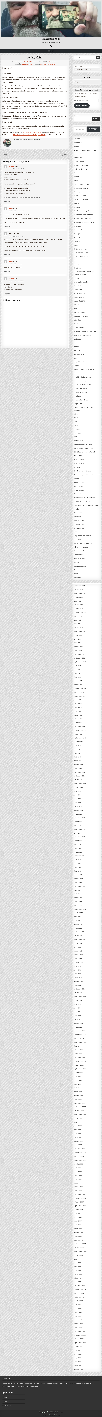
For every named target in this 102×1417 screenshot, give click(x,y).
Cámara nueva (79, 173)
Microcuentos (79, 463)
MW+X (52, 64)
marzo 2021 (78, 681)
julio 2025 (77, 601)
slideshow (77, 539)
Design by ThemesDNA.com (51, 1415)
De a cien (77, 226)
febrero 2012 (78, 955)
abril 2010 (77, 1015)
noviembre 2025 (80, 586)
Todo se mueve (79, 558)
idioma (76, 346)
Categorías (78, 66)
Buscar (76, 116)
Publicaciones (79, 520)
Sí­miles (76, 532)
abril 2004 (78, 1270)
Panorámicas (78, 494)
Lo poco (76, 429)
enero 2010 (78, 1027)
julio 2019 (77, 745)
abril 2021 (77, 677)
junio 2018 (77, 795)
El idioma (77, 268)
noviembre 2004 (80, 1244)
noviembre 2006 (80, 1152)
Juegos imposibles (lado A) (84, 369)
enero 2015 (78, 882)
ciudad (76, 177)
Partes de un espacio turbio (84, 497)
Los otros (77, 433)
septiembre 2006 (80, 1160)
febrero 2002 (78, 1369)
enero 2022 (78, 650)
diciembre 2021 (79, 654)
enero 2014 (78, 901)
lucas (11, 208)
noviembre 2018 (79, 776)
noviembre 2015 (79, 856)
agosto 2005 (78, 1209)
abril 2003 (77, 1316)
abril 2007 (77, 1133)
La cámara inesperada (82, 381)
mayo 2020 (77, 707)
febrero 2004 (79, 1278)
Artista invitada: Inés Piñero (85, 150)
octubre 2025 (78, 589)
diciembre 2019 (79, 726)
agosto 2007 (78, 1118)
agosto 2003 (78, 1301)
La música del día (80, 392)
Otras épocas (79, 490)
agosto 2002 (78, 1346)
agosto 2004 (78, 1255)
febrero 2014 (78, 898)
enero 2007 (78, 1145)
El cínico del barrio (81, 249)
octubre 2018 (78, 780)
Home (4, 1397)
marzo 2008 (78, 1092)
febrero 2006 (78, 1187)
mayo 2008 (78, 1084)
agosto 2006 (78, 1164)
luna (75, 437)
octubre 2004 (79, 1247)
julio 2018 (77, 791)
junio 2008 (78, 1080)
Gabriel (76, 324)
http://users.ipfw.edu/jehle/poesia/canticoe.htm (22, 197)
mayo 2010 (77, 1012)
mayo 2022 (77, 643)
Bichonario (78, 158)
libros (76, 418)
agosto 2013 (78, 913)
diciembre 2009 (79, 1031)
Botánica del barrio (81, 169)
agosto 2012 (78, 943)
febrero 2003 (78, 1324)
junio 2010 (77, 1008)
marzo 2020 (78, 715)
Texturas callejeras (81, 551)
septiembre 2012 (80, 939)
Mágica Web (45, 64)
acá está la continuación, (32, 132)
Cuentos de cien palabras (83, 211)
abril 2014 (77, 894)
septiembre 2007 (80, 1114)
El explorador (79, 260)
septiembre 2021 (80, 662)
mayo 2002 (77, 1358)
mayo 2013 (77, 916)
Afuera (76, 146)
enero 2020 (78, 723)
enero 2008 (78, 1099)
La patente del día (81, 400)
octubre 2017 (78, 825)
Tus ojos (76, 562)
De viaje (77, 237)
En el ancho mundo (81, 282)
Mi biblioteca (79, 459)
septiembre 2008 (80, 1069)
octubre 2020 (79, 692)
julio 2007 (77, 1122)
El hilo (76, 264)
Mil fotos (77, 467)
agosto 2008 (78, 1073)
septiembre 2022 (80, 631)
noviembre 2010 (80, 989)
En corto (77, 278)
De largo (77, 234)
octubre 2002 (79, 1339)
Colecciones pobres (81, 188)
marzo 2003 (78, 1320)
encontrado (78, 289)
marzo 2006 (78, 1183)
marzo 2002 (78, 1365)
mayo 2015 (77, 867)
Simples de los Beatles (82, 536)
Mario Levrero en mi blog (83, 448)
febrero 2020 (78, 719)
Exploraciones (27, 64)
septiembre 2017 (80, 829)
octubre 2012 (78, 936)
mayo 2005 (78, 1221)
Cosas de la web (80, 196)
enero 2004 (78, 1282)
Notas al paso (79, 482)
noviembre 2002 (80, 1335)
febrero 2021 (78, 684)
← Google (4, 155)
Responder (7, 201)
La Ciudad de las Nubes (83, 385)
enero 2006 (78, 1190)
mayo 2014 (77, 890)
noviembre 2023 (80, 612)
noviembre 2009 (80, 1034)
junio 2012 (77, 947)
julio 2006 (77, 1168)
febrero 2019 (78, 764)
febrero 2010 (78, 1023)
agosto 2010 (78, 1000)
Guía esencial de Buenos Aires (85, 331)
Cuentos (77, 207)
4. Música (77, 138)
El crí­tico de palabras (82, 253)
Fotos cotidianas (80, 312)
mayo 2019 (77, 753)
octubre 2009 (79, 1038)
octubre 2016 (78, 844)
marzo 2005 (78, 1228)
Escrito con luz (79, 293)
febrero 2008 (78, 1095)
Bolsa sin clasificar (81, 165)
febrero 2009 (78, 1050)
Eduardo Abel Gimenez (28, 62)
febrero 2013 (78, 924)
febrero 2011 (78, 981)
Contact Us (6, 1405)
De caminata (78, 230)
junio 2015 (77, 863)
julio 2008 (77, 1076)
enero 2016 (78, 852)
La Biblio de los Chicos (82, 377)
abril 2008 (77, 1088)
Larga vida (78, 404)
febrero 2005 (78, 1232)
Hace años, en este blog (83, 335)
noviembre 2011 (79, 962)
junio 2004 (78, 1263)
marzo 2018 (78, 806)
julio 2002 (77, 1350)
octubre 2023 (78, 616)
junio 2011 (77, 970)
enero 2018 (78, 814)
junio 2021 (77, 669)
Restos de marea (80, 528)
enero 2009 (78, 1053)
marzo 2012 (78, 951)
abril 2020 (77, 711)
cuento (76, 203)
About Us (5, 1401)
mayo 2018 (77, 799)
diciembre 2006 (79, 1149)
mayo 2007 (78, 1130)
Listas (76, 425)
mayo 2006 (78, 1175)
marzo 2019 (78, 761)
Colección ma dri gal (81, 184)
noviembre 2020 (80, 688)
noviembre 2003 (80, 1289)
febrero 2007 (78, 1141)
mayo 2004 (78, 1266)
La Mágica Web (51, 38)
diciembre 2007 (79, 1103)
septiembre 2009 (80, 1042)
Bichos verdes (79, 161)
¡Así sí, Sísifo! (35, 57)
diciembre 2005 (79, 1194)
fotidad (76, 305)
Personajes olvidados (82, 501)
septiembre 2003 (80, 1297)
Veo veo (77, 570)
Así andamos (78, 154)
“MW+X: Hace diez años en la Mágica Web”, (29, 135)
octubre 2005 (79, 1202)
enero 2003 (78, 1327)
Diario (76, 245)
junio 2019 (77, 749)
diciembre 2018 (79, 772)
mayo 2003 (78, 1312)
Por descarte (78, 513)
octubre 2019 (78, 734)
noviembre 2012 (79, 932)
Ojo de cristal (79, 486)
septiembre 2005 (80, 1206)
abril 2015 (77, 871)
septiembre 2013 (80, 909)
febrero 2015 (78, 879)
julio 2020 (77, 700)
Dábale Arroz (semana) (82, 218)
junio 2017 (77, 833)
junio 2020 (77, 703)
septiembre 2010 (80, 996)
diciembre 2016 (79, 837)
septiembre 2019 (80, 738)
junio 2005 (78, 1217)
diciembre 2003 (79, 1286)
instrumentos (79, 354)
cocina (76, 180)
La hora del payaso (81, 388)
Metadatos (78, 456)
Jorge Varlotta (79, 362)
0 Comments (53, 62)
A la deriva (78, 142)
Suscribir (93, 129)
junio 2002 (77, 1354)
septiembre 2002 (80, 1343)
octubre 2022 (78, 627)
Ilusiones (77, 350)
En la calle (78, 286)
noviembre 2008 (80, 1061)
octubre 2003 (79, 1293)
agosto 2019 (78, 742)
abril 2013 (77, 920)
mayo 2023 (77, 624)
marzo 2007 (78, 1137)
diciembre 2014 (79, 886)
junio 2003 (78, 1308)
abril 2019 (77, 757)
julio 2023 (77, 620)
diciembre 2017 (79, 818)
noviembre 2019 (79, 730)
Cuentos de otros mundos (83, 215)
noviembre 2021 (79, 658)
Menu (52, 51)
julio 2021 (77, 665)
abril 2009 (77, 1046)
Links (76, 421)
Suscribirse (81, 106)
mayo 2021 (77, 673)
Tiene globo (78, 555)
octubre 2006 (79, 1156)
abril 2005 (77, 1225)
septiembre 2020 (80, 696)
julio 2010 (77, 1004)
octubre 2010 (78, 993)
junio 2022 (77, 639)
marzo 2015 (78, 875)
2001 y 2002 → (63, 155)
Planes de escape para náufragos (86, 505)
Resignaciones (79, 524)
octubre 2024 (79, 605)
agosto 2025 (78, 597)
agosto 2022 (78, 635)
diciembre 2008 (79, 1057)
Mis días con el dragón (82, 471)
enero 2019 (78, 768)
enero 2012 (78, 958)
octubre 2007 (79, 1111)
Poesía (76, 509)
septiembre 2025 (80, 593)
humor (76, 343)
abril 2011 (77, 974)
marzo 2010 (78, 1019)
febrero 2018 (78, 810)
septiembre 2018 (80, 783)
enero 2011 (78, 985)
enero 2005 (78, 1236)
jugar (76, 373)
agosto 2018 (78, 787)
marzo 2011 (78, 977)
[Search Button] (51, 46)
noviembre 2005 (80, 1198)
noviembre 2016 (79, 840)
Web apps (77, 577)
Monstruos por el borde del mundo (87, 475)
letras (76, 414)
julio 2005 (77, 1213)
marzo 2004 (78, 1274)
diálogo (76, 241)
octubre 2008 (79, 1065)
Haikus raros (78, 339)
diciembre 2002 (79, 1331)
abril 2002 (77, 1362)
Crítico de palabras (81, 199)
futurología (78, 320)
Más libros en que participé (84, 452)
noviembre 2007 (80, 1107)
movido (76, 478)
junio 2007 (78, 1126)
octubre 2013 (78, 905)
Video (76, 574)
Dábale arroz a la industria (84, 222)
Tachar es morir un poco (83, 543)
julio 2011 (77, 966)
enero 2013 (78, 928)
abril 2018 (77, 802)
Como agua (78, 192)
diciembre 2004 (80, 1240)
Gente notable (79, 327)
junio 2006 (78, 1171)
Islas (75, 358)
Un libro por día (80, 566)
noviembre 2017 (79, 821)
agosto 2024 (78, 608)
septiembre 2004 (80, 1251)
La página (77, 396)
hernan (11, 166)
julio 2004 (77, 1259)
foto (75, 308)
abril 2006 (77, 1179)
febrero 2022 (78, 647)
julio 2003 (77, 1305)
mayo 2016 (77, 848)
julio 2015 (77, 860)
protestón (77, 516)
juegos (76, 365)
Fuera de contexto (81, 316)
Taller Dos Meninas (81, 547)
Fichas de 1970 (79, 301)
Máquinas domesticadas (83, 444)
